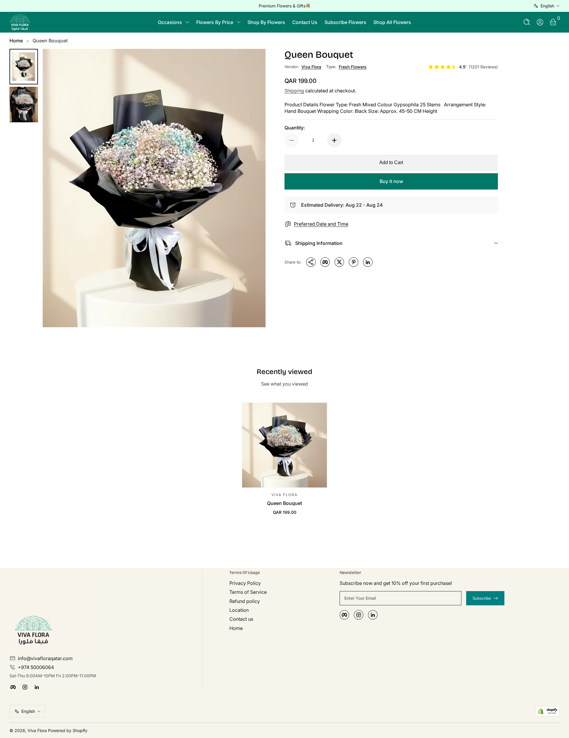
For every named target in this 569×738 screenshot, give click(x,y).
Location (239, 610)
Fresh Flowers (353, 66)
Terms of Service (248, 592)
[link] (463, 67)
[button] (526, 22)
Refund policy (244, 601)
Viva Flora (311, 66)
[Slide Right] (374, 6)
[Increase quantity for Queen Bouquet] (334, 140)
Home (16, 41)
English (547, 5)
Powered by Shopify (67, 730)
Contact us (241, 619)
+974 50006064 (36, 667)
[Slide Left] (194, 6)
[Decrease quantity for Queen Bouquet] (291, 140)
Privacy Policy (245, 583)
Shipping (294, 91)
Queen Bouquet (50, 41)
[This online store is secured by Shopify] (548, 711)
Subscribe (481, 598)
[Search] (526, 22)
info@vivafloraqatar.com (45, 658)
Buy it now (391, 181)
